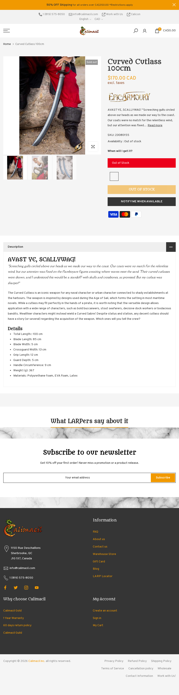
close (5, 4)
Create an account (105, 611)
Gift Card (99, 561)
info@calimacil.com (85, 14)
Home (7, 44)
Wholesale (164, 668)
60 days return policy (17, 625)
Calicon (135, 14)
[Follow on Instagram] (26, 587)
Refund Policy (137, 661)
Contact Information (139, 676)
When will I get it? (120, 151)
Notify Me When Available (141, 201)
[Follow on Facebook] (5, 587)
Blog (96, 569)
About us (99, 539)
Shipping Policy (161, 661)
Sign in (97, 618)
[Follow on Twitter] (16, 587)
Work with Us (114, 14)
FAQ (95, 532)
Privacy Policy (113, 661)
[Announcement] (89, 5)
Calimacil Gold (12, 611)
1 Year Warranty (13, 618)
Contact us (100, 547)
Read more (155, 125)
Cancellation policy (140, 668)
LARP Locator (102, 576)
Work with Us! (166, 676)
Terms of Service (112, 668)
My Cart (98, 625)
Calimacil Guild (12, 633)
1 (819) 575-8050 (53, 14)
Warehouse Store (104, 554)
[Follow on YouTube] (37, 587)
